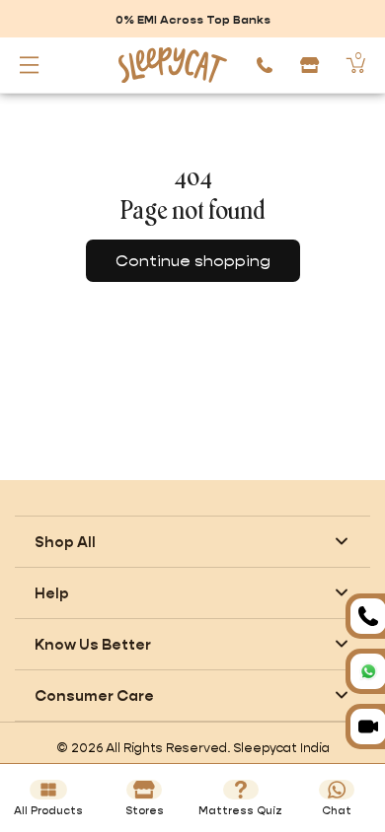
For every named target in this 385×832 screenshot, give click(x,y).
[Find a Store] (310, 65)
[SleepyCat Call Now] (264, 65)
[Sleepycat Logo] (169, 65)
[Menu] (29, 65)
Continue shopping (193, 260)
